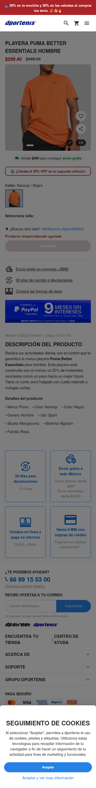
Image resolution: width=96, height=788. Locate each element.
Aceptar (48, 767)
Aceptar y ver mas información (48, 777)
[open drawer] (87, 23)
